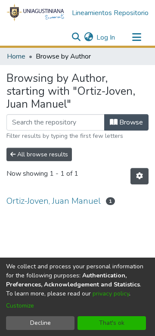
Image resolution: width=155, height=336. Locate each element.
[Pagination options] (139, 176)
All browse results (42, 154)
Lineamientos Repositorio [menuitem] (110, 13)
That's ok (111, 323)
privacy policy (111, 293)
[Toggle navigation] (136, 37)
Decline (40, 323)
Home (16, 56)
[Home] (35, 12)
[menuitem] (88, 37)
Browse (130, 122)
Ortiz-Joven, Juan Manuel (53, 201)
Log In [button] (106, 37)
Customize (20, 306)
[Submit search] (76, 37)
